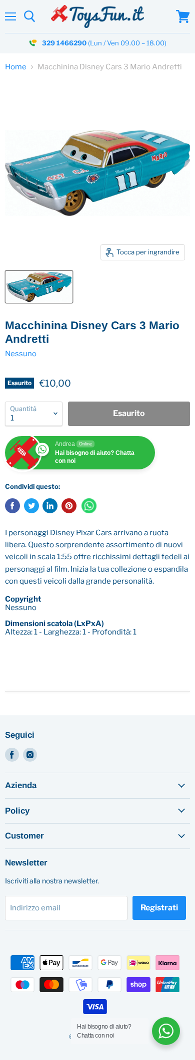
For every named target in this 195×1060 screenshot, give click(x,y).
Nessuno (20, 353)
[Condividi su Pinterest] (69, 505)
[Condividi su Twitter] (31, 505)
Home (15, 67)
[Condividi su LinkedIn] (50, 505)
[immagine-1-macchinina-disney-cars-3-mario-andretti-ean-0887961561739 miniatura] (39, 287)
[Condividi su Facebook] (12, 505)
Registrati (159, 907)
